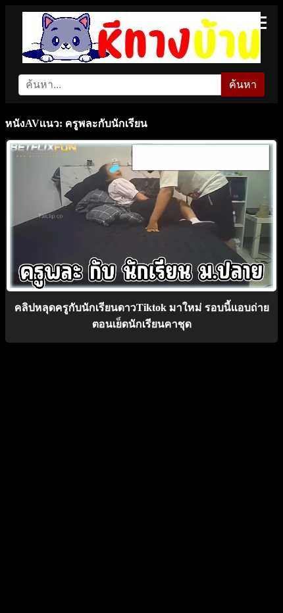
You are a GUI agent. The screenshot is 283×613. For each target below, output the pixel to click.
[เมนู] (258, 22)
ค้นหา (243, 84)
